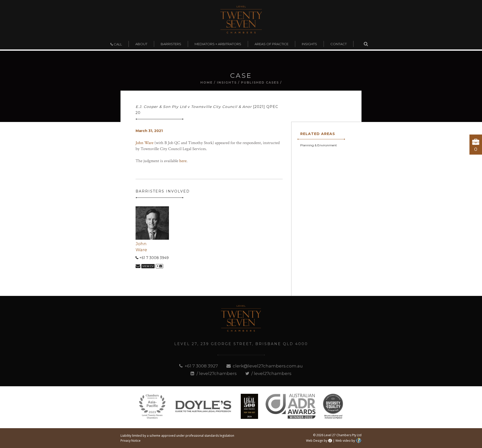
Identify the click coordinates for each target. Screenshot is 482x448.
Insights (227, 82)
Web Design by (316, 440)
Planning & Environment (318, 145)
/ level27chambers (216, 373)
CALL (117, 44)
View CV (148, 266)
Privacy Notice (130, 440)
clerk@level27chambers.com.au (267, 365)
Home (206, 82)
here (183, 161)
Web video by (345, 440)
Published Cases (260, 82)
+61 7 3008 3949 (153, 257)
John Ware (144, 143)
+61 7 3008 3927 (201, 365)
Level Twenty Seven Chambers (241, 20)
